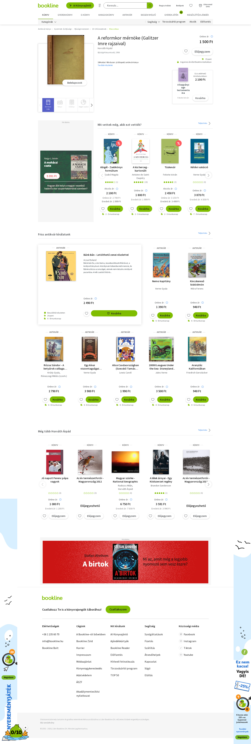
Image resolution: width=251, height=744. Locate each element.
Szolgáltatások (154, 634)
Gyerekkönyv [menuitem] (65, 14)
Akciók (193, 21)
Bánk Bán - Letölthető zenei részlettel (106, 254)
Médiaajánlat (84, 661)
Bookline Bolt (50, 648)
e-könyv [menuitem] (85, 14)
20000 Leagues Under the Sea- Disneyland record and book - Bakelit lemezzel (161, 366)
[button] (91, 105)
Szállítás (150, 648)
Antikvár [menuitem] (127, 14)
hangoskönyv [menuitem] (106, 14)
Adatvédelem (84, 675)
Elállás (149, 675)
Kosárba (200, 98)
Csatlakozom (118, 609)
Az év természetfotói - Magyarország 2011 (196, 479)
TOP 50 (114, 675)
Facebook (189, 634)
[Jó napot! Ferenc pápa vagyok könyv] (54, 462)
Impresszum (83, 654)
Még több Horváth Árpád (54, 431)
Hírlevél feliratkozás (122, 661)
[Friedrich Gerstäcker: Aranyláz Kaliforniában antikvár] (197, 349)
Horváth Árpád (125, 488)
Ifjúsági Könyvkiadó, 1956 (109, 52)
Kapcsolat (151, 661)
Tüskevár (170, 167)
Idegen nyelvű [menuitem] (148, 14)
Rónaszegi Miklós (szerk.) (54, 376)
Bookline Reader (120, 648)
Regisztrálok (165, 5)
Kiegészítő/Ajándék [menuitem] (198, 14)
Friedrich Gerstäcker (197, 372)
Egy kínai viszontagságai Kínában (89, 366)
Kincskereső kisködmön (197, 282)
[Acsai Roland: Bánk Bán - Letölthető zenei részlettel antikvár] (60, 266)
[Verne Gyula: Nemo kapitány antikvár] (161, 265)
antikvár (60, 248)
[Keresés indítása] (150, 5)
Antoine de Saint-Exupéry (140, 176)
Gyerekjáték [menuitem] (173, 13)
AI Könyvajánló (82, 5)
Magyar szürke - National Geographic (125, 479)
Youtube (188, 654)
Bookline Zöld (84, 641)
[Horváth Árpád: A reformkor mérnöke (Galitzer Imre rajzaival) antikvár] (65, 60)
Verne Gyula (199, 174)
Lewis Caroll (125, 372)
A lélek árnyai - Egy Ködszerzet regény (161, 479)
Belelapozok (74, 82)
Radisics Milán (125, 485)
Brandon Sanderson (161, 485)
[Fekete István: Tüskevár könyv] (170, 151)
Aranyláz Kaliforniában (197, 366)
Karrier (80, 648)
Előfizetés (205, 21)
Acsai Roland (89, 260)
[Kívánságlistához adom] (186, 51)
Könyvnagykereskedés (89, 668)
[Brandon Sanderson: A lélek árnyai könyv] (161, 462)
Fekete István (170, 174)
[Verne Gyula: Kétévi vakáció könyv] (199, 151)
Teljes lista (202, 123)
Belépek (180, 5)
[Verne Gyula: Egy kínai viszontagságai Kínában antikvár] (90, 349)
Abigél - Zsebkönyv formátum (111, 168)
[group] (48, 105)
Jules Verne (161, 372)
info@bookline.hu (52, 641)
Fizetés (149, 641)
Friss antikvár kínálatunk (54, 234)
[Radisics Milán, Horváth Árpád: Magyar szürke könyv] (125, 462)
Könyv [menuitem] (45, 14)
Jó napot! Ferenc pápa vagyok (54, 479)
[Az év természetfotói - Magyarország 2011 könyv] (196, 462)
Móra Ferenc (197, 288)
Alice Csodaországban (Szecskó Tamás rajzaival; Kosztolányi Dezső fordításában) (125, 366)
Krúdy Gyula (53, 372)
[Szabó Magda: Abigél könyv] (111, 151)
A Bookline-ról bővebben (91, 634)
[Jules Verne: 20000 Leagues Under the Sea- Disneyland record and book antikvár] (161, 349)
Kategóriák (47, 21)
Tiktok (188, 648)
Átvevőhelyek (152, 654)
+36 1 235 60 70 (50, 634)
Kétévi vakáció (199, 167)
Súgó (147, 668)
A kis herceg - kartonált (140, 168)
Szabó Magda (111, 174)
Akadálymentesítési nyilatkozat (88, 693)
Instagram (190, 641)
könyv (111, 134)
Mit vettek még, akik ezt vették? (120, 125)
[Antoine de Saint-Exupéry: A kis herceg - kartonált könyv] (140, 151)
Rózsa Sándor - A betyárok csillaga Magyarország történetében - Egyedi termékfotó (54, 366)
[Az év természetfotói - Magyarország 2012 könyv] (90, 462)
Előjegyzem (202, 51)
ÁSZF (79, 682)
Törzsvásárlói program (173, 21)
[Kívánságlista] (191, 5)
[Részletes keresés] (100, 5)
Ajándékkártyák (119, 641)
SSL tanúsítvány (47, 722)
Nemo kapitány (161, 281)
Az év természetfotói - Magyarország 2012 (90, 479)
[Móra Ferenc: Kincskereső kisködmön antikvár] (197, 265)
